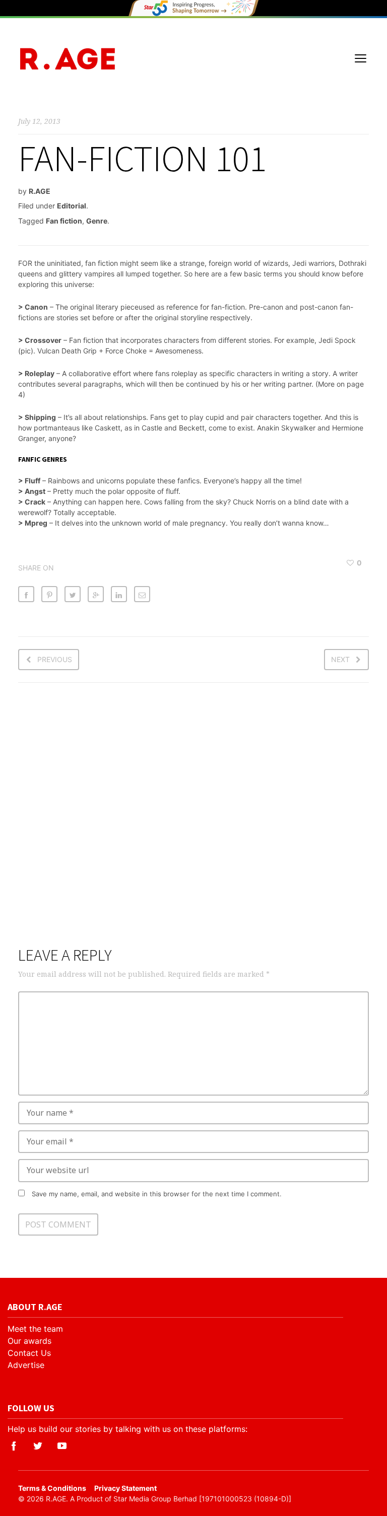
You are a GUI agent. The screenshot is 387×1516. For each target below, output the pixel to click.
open (361, 58)
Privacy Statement (125, 1488)
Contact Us (29, 1353)
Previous (54, 659)
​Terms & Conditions (52, 1488)
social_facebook (14, 1446)
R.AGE (39, 191)
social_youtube (62, 1446)
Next (340, 659)
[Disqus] (193, 821)
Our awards (29, 1341)
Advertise (26, 1365)
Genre (96, 220)
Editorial (71, 205)
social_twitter (38, 1446)
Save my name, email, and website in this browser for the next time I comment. (157, 1194)
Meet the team (35, 1329)
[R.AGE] (67, 58)
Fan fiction (64, 220)
